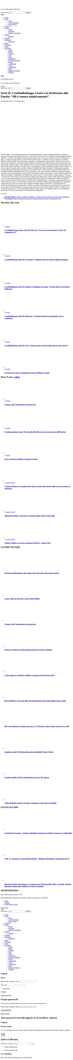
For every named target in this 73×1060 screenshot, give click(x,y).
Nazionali (11, 31)
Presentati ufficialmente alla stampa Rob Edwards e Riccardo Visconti (32, 573)
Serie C (10, 21)
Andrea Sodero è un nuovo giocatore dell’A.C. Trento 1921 (28, 543)
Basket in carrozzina (14, 33)
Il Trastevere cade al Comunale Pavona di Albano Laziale (27, 373)
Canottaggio (12, 67)
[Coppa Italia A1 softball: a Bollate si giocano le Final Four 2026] (38, 663)
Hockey (10, 62)
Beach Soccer (12, 24)
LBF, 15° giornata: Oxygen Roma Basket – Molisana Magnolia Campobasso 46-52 (37, 859)
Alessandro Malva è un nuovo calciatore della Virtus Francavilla (30, 516)
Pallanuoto (8, 40)
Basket (7, 28)
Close (2, 909)
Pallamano (8, 45)
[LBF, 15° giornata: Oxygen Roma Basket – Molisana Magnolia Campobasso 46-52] (38, 846)
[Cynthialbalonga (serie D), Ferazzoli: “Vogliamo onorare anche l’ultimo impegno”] (38, 245)
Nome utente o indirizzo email (10, 981)
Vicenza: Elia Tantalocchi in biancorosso (20, 405)
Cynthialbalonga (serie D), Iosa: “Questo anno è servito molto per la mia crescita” (36, 345)
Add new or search (7, 1043)
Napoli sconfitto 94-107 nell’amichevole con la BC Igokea (27, 777)
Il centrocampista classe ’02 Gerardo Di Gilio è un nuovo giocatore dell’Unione (35, 432)
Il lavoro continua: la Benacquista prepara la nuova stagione (28, 650)
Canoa (10, 65)
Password (4, 985)
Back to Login (5, 1014)
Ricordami (6, 988)
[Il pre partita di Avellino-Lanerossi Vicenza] (38, 445)
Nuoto (10, 57)
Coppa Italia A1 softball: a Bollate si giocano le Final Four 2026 (29, 675)
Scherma (11, 53)
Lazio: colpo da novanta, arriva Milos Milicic (22, 599)
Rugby (7, 43)
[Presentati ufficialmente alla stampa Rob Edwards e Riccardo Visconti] (38, 560)
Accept (3, 1033)
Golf (9, 55)
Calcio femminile (13, 23)
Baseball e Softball (14, 71)
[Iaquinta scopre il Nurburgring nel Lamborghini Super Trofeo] (38, 739)
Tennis (10, 50)
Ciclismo (7, 38)
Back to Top (4, 908)
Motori (10, 52)
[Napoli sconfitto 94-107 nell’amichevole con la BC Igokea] (38, 765)
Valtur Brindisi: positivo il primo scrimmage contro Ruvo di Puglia (31, 803)
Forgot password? (6, 995)
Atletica (7, 35)
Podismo (11, 36)
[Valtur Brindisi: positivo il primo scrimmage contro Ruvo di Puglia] (38, 790)
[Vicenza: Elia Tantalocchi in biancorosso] (38, 390)
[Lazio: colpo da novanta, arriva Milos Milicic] (38, 586)
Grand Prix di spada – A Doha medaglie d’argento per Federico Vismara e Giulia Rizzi (38, 833)
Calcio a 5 (8, 26)
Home (6, 17)
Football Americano (14, 60)
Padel (10, 69)
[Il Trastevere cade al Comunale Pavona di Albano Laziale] (38, 358)
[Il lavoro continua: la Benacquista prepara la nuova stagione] (38, 637)
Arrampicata (12, 64)
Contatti (7, 903)
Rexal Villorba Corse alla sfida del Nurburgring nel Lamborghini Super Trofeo (35, 701)
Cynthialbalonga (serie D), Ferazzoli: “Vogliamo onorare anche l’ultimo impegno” (36, 260)
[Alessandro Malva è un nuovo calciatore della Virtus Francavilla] (38, 501)
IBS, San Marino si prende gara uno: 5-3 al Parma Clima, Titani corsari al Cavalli (37, 726)
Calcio (6, 19)
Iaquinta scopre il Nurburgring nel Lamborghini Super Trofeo (29, 752)
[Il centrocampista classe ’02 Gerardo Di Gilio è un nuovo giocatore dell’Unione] (38, 417)
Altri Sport (8, 48)
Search (28, 12)
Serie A (10, 29)
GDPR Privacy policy (11, 904)
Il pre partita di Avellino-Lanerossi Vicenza (21, 459)
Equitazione (11, 59)
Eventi (6, 47)
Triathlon (11, 72)
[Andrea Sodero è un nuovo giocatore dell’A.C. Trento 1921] (38, 529)
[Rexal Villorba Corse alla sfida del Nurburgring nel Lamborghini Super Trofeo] (38, 688)
